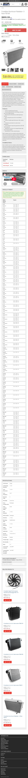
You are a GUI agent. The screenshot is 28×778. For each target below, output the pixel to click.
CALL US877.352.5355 (21, 43)
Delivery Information (4, 746)
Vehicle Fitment (13, 83)
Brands (2, 759)
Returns (2, 754)
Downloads (21, 83)
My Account (3, 768)
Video (3, 86)
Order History (3, 770)
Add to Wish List (6, 37)
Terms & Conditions (4, 748)
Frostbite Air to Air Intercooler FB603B (13, 654)
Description (5, 83)
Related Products (6, 89)
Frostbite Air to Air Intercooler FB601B (13, 623)
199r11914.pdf (6, 165)
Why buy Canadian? (4, 743)
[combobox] (14, 564)
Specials (2, 762)
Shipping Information (5, 740)
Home (2, 7)
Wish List (2, 771)
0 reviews (9, 35)
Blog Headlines (4, 763)
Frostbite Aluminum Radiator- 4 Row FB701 (13, 716)
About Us (2, 744)
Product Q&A (17, 86)
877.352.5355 (11, 0)
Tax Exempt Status (4, 742)
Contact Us (18, 0)
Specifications (9, 86)
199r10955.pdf (6, 163)
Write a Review (16, 35)
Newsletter (3, 772)
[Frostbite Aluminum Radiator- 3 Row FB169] (14, 56)
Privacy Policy (3, 747)
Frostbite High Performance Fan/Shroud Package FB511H (11, 591)
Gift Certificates (4, 761)
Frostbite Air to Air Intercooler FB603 (13, 685)
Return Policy (3, 739)
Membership (3, 774)
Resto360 (2, 738)
